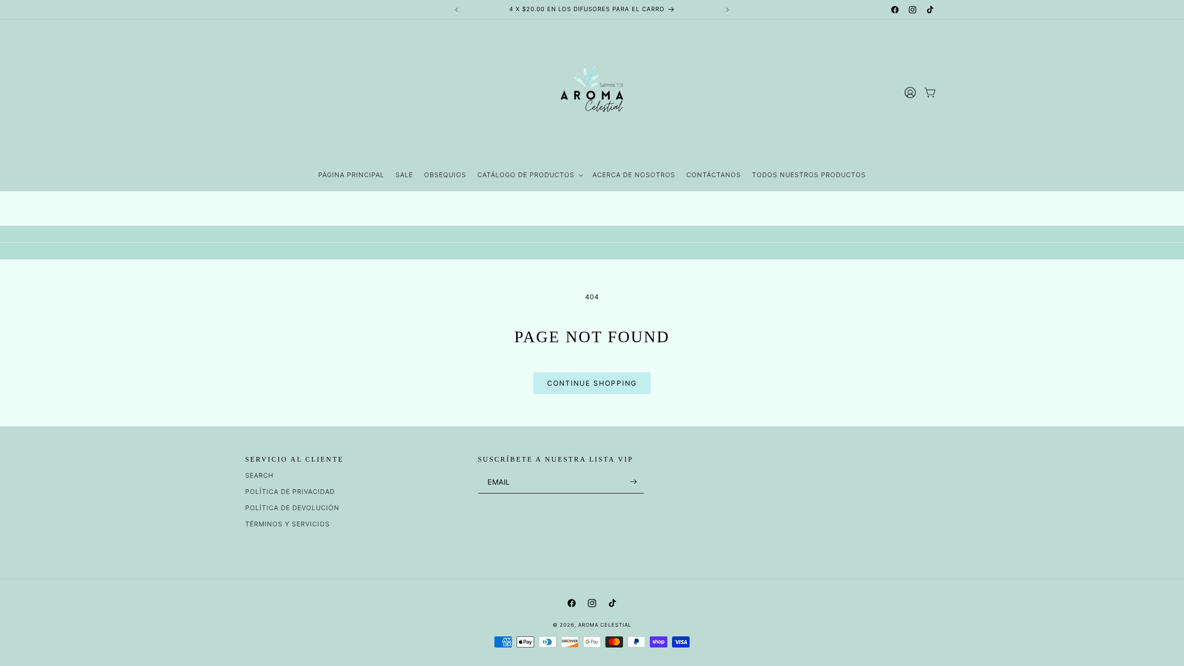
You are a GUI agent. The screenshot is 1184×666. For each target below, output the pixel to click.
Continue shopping (592, 383)
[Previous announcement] (456, 9)
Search (259, 475)
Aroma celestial (604, 625)
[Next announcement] (727, 9)
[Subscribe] (633, 481)
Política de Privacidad (290, 491)
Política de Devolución (292, 508)
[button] (529, 174)
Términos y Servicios (287, 524)
